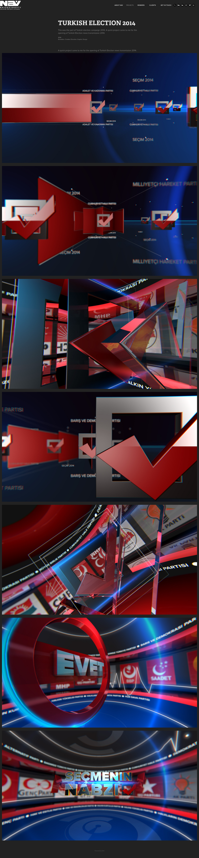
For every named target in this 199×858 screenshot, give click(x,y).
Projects (129, 5)
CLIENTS (152, 5)
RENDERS (141, 5)
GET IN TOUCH (166, 5)
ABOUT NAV (118, 5)
